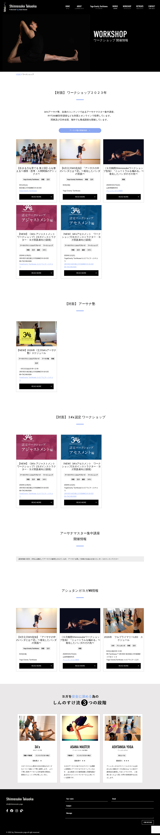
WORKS (115, 7)
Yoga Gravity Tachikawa (99, 7)
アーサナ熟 (45, 358)
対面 (43, 179)
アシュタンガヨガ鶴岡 (114, 191)
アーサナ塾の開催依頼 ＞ (80, 130)
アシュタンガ (121, 645)
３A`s (44, 250)
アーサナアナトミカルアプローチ (30, 245)
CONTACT (151, 7)
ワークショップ (48, 245)
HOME (68, 7)
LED (113, 645)
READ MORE (36, 197)
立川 (48, 179)
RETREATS (139, 7)
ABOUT (79, 7)
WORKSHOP (127, 7)
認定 (38, 250)
